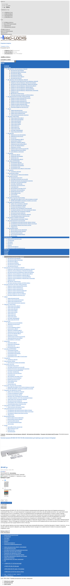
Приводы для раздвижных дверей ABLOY (19, 275)
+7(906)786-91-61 (8, 17)
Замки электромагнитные (15, 301)
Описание (4, 507)
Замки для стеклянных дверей (16, 391)
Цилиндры (7, 341)
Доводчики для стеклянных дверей (17, 399)
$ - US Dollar (7, 5)
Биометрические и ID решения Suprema (18, 368)
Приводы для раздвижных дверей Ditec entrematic (21, 278)
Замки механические (13, 298)
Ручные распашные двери (15, 394)
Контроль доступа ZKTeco (15, 373)
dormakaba (13, 473)
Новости (6, 249)
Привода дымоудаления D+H (15, 289)
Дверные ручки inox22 (14, 324)
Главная (3, 434)
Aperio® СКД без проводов (15, 427)
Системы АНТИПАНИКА (10, 349)
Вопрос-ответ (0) (5, 531)
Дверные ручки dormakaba (15, 323)
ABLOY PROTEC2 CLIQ (13, 428)
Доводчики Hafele (12, 312)
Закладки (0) (7, 25)
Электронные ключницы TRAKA (16, 407)
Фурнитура (7, 321)
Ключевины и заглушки (14, 339)
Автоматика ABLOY (13, 261)
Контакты (10, 243)
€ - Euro (6, 4)
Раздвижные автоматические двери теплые (20, 410)
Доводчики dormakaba (14, 307)
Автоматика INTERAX (13, 263)
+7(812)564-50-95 (8, 15)
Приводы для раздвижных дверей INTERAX (19, 277)
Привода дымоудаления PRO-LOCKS (17, 286)
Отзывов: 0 (12, 476)
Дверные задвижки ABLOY (15, 330)
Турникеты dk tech (13, 359)
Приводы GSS (11, 280)
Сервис (6, 252)
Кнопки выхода (12, 384)
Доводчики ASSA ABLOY (14, 306)
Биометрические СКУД (14, 379)
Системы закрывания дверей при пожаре (15, 556)
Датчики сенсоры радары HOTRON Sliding (19, 283)
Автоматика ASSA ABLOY (14, 264)
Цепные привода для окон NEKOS (17, 293)
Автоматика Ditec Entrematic (15, 260)
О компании (11, 240)
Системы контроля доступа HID (16, 367)
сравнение (4, 506)
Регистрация (12, 24)
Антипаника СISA (12, 355)
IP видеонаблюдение (13, 421)
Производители (8, 582)
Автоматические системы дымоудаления (15, 284)
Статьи (6, 251)
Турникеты (7, 358)
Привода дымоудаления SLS (15, 287)
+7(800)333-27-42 (8, 12)
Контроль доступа (9, 364)
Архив (5, 425)
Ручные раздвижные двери (15, 393)
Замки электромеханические (16, 300)
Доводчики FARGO (13, 310)
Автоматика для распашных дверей (14, 257)
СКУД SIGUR (11, 382)
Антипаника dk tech (13, 350)
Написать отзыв (21, 476)
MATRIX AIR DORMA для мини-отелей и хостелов (20, 388)
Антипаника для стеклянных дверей (17, 402)
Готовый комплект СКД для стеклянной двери (20, 398)
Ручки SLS (10, 326)
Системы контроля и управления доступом (15, 550)
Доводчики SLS (12, 315)
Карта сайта (7, 584)
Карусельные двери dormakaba (16, 362)
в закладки (4, 504)
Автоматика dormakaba (14, 258)
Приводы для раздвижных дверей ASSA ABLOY (20, 273)
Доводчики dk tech (13, 309)
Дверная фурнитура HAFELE (15, 338)
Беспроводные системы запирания (13, 559)
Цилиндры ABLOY (12, 342)
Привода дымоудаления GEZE (16, 292)
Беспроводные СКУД (13, 365)
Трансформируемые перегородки (17, 404)
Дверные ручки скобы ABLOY (15, 332)
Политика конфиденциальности (16, 248)
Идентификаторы (12, 381)
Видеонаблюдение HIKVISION (15, 417)
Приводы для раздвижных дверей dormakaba (20, 270)
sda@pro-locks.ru (5, 57)
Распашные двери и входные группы (18, 413)
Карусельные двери (9, 361)
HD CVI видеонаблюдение (15, 422)
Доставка (10, 242)
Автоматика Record (13, 266)
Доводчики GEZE (12, 316)
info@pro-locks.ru (8, 22)
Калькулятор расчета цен (15, 239)
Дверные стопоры (13, 335)
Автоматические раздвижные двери (14, 554)
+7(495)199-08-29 (8, 14)
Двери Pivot (11, 414)
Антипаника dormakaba (14, 353)
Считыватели (11, 375)
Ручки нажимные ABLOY (14, 327)
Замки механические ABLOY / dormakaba (15, 547)
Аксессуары (11, 424)
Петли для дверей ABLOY (14, 333)
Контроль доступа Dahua (14, 378)
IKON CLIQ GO (11, 430)
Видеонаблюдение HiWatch (15, 419)
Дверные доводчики (9, 304)
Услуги (6, 254)
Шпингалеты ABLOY (13, 329)
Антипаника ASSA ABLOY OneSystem (17, 356)
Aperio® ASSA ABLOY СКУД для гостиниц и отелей (21, 387)
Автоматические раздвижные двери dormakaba (21, 272)
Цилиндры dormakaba (13, 344)
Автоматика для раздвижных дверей (14, 267)
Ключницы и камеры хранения (12, 405)
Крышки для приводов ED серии (49, 434)
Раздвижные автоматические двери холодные (20, 411)
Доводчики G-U (12, 313)
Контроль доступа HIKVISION (15, 370)
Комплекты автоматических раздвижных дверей (21, 269)
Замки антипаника (9, 557)
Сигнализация (11, 431)
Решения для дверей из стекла (12, 390)
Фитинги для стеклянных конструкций (18, 396)
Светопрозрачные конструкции (13, 408)
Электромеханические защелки (16, 303)
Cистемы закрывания (13, 318)
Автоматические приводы (15, 401)
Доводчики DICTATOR (13, 319)
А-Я (5, 560)
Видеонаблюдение (9, 416)
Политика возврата (13, 246)
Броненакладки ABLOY (14, 347)
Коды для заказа (5, 532)
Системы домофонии (13, 372)
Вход (5, 24)
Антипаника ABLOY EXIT (14, 352)
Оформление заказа (9, 27)
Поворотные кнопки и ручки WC (16, 336)
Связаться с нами (9, 581)
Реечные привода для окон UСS (16, 295)
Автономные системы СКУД (15, 376)
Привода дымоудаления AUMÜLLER (17, 290)
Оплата (10, 245)
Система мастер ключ (10, 548)
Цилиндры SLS (11, 345)
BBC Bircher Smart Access (14, 281)
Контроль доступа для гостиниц (12, 385)
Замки (6, 296)
